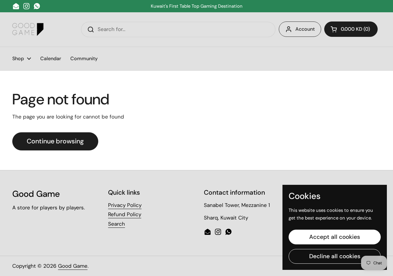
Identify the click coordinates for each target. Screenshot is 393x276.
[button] (351, 29)
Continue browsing (55, 141)
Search (116, 223)
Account (305, 29)
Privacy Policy (125, 205)
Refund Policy (124, 214)
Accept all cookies (334, 237)
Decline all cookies (334, 256)
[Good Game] (28, 29)
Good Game (73, 265)
